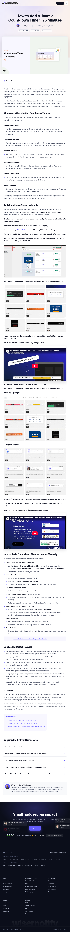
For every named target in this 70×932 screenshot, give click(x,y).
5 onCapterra (38, 835)
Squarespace (11, 865)
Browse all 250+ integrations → (58, 852)
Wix (4, 865)
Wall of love (28, 903)
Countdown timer (53, 892)
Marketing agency (30, 892)
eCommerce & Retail (31, 878)
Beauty (5, 914)
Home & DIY (6, 911)
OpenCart (57, 859)
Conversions (51, 883)
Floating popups (7, 883)
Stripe (36, 865)
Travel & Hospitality (30, 881)
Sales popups (52, 889)
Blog (31, 11)
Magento (34, 859)
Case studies (29, 911)
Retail (4, 903)
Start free (60, 3)
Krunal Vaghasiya (26, 26)
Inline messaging (7, 886)
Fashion (5, 900)
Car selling (6, 908)
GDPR (65, 929)
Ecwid (50, 859)
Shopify (5, 859)
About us (27, 900)
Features (5, 881)
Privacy (60, 929)
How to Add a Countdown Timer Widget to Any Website (30, 639)
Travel (4, 905)
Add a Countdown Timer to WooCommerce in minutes (26, 727)
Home (4, 878)
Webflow (20, 865)
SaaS (26, 883)
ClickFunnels (29, 865)
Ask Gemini (36, 30)
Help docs (28, 914)
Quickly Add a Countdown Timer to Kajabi (22, 723)
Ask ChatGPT (24, 30)
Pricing (5, 892)
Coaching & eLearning (31, 886)
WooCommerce (14, 859)
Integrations (6, 889)
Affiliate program (30, 905)
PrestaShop (42, 859)
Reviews (50, 881)
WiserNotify (21, 230)
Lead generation (30, 889)
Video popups (52, 886)
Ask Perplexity (47, 30)
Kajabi (43, 865)
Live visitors (51, 878)
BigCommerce (25, 859)
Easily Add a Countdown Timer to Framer (22, 720)
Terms (55, 929)
